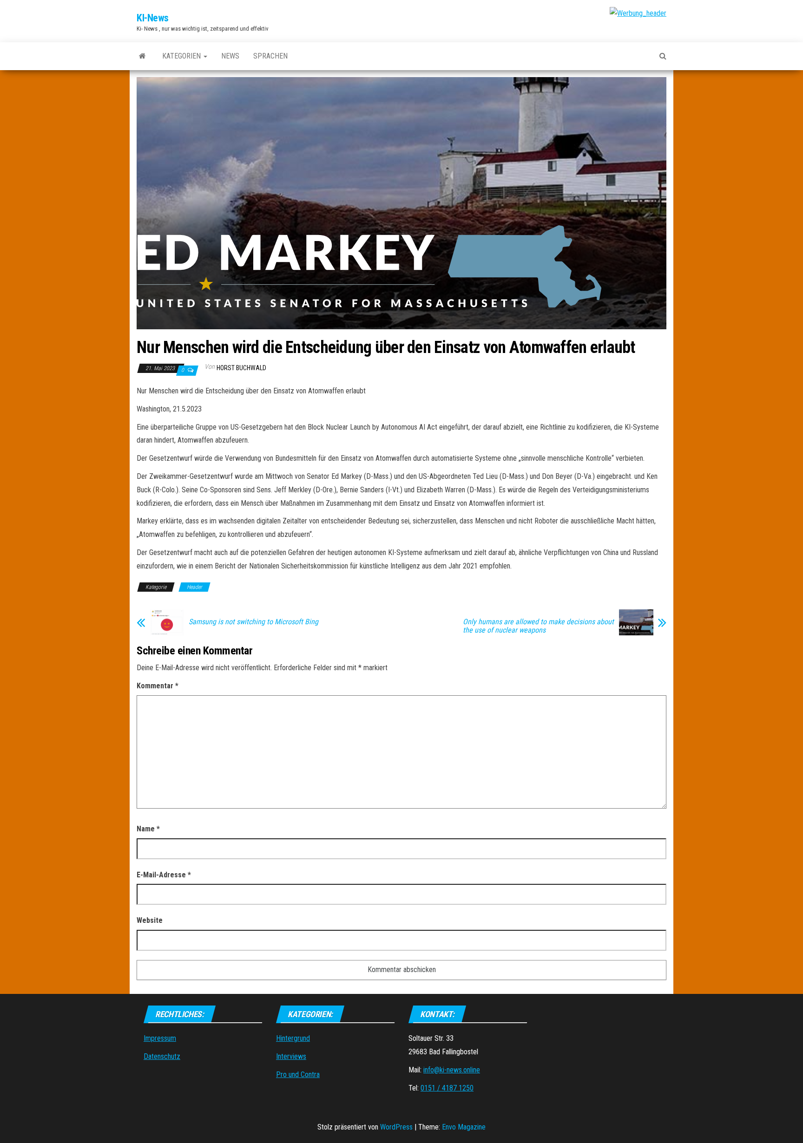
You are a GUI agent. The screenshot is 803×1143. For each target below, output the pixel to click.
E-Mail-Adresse (164, 874)
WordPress (396, 1127)
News (230, 56)
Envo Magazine (464, 1127)
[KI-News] (142, 56)
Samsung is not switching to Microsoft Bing (253, 622)
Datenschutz (162, 1056)
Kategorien (182, 56)
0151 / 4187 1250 (447, 1088)
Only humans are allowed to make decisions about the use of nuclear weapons (538, 626)
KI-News (153, 18)
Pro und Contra (298, 1074)
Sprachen (270, 56)
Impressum (160, 1038)
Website (150, 920)
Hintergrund (293, 1038)
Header (194, 587)
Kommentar (157, 685)
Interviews (291, 1056)
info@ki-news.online (451, 1069)
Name (148, 828)
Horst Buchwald (241, 368)
